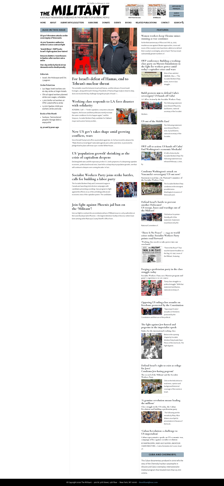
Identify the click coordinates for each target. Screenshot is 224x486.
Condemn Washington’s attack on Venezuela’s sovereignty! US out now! (160, 173)
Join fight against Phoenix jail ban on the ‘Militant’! (98, 206)
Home (43, 23)
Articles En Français (176, 7)
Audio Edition (176, 14)
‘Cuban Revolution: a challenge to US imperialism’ (159, 432)
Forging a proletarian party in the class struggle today (162, 271)
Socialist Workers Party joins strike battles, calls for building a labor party (103, 177)
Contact (165, 23)
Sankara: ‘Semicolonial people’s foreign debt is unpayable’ (51, 119)
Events (117, 23)
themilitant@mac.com (148, 482)
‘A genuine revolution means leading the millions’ (160, 402)
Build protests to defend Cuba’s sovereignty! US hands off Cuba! (160, 94)
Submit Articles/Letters (72, 23)
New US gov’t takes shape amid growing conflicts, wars (101, 133)
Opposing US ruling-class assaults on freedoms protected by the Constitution (162, 304)
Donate (106, 23)
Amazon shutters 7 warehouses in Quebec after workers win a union (53, 58)
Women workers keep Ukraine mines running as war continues (160, 37)
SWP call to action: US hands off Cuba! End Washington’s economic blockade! (162, 148)
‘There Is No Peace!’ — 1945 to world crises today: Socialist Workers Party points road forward (160, 235)
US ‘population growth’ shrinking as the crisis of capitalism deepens (101, 155)
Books (128, 23)
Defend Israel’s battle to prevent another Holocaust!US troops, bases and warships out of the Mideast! (160, 206)
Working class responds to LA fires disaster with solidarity (103, 103)
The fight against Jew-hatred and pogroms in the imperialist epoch (158, 326)
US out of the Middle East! (155, 121)
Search (177, 23)
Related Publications (146, 23)
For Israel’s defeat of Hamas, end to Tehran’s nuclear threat (100, 81)
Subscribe (93, 23)
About (53, 23)
